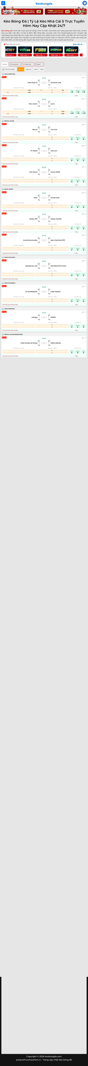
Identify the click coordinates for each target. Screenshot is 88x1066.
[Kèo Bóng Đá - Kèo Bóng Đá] (44, 3)
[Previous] (9, 49)
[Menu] (3, 3)
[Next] (79, 49)
